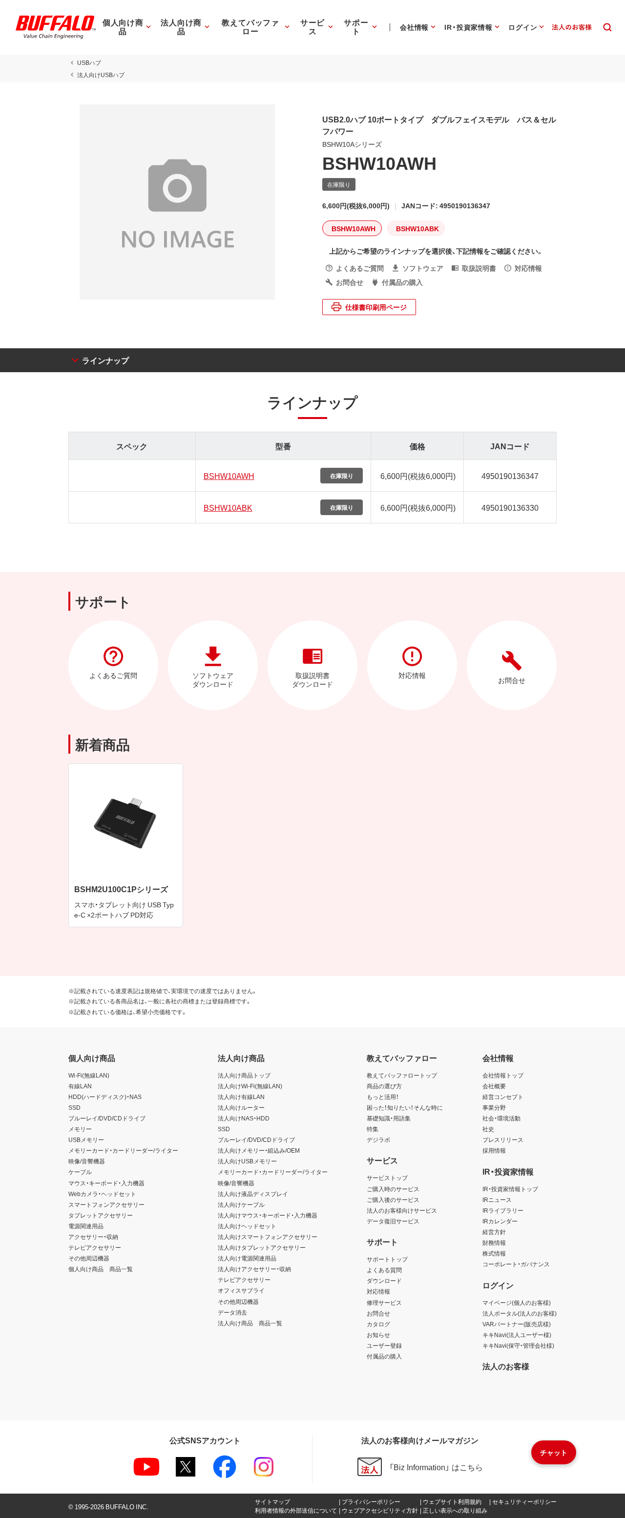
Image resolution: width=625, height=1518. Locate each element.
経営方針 (494, 1231)
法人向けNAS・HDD (244, 1118)
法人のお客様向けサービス (402, 1210)
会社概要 (494, 1085)
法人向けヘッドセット (247, 1225)
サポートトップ (387, 1259)
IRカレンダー (500, 1221)
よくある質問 (384, 1269)
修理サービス (384, 1302)
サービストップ (387, 1177)
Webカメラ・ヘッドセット (102, 1193)
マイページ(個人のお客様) (516, 1302)
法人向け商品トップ (244, 1075)
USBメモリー (86, 1139)
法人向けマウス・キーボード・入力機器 (267, 1215)
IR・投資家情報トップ (510, 1188)
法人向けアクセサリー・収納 (254, 1268)
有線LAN (80, 1085)
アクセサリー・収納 (93, 1236)
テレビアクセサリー (94, 1247)
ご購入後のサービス (393, 1199)
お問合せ (378, 1313)
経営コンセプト (502, 1096)
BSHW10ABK (228, 507)
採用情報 (494, 1150)
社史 (488, 1128)
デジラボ (378, 1139)
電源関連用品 (86, 1225)
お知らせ (378, 1334)
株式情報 (494, 1253)
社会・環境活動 (501, 1118)
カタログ (378, 1323)
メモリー (80, 1128)
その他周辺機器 (88, 1258)
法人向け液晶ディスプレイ (253, 1193)
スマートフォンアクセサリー (106, 1204)
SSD (74, 1107)
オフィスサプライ (241, 1290)
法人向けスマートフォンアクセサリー (267, 1236)
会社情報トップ (502, 1075)
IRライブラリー (502, 1210)
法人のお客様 (505, 1366)
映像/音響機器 (86, 1161)
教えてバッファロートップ (402, 1075)
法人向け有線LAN (241, 1096)
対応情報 (378, 1291)
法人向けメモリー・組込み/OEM (259, 1150)
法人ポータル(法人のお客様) (519, 1313)
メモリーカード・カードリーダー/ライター (123, 1150)
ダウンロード (384, 1280)
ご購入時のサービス (393, 1188)
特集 (372, 1128)
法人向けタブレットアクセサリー (262, 1247)
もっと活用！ (383, 1096)
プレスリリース (502, 1139)
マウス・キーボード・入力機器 (106, 1182)
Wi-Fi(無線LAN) (88, 1075)
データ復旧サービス (393, 1221)
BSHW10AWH (229, 475)
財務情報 (494, 1242)
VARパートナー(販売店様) (516, 1323)
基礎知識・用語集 (389, 1118)
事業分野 (494, 1107)
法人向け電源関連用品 (247, 1258)
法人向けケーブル (241, 1204)
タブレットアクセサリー (100, 1215)
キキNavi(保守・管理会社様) (518, 1345)
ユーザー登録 (384, 1345)
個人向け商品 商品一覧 (100, 1268)
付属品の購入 (384, 1356)
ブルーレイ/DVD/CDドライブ (107, 1118)
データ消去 (232, 1312)
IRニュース (497, 1199)
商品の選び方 (384, 1085)
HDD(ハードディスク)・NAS (105, 1096)
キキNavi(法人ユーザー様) (516, 1334)
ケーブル (80, 1171)
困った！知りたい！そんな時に (405, 1107)
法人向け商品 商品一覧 (250, 1322)
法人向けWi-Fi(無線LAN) (250, 1085)
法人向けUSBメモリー (247, 1161)
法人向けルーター (241, 1107)
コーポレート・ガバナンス (516, 1263)
